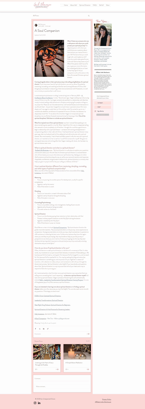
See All (87, 341)
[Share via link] (48, 329)
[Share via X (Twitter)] (39, 329)
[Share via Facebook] (35, 329)
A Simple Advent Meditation (74, 363)
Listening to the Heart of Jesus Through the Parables (44, 364)
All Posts (36, 15)
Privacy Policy (106, 399)
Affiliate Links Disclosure (103, 402)
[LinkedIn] (39, 403)
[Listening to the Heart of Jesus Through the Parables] (47, 352)
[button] (89, 15)
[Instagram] (35, 403)
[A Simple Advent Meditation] (77, 352)
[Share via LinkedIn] (43, 329)
